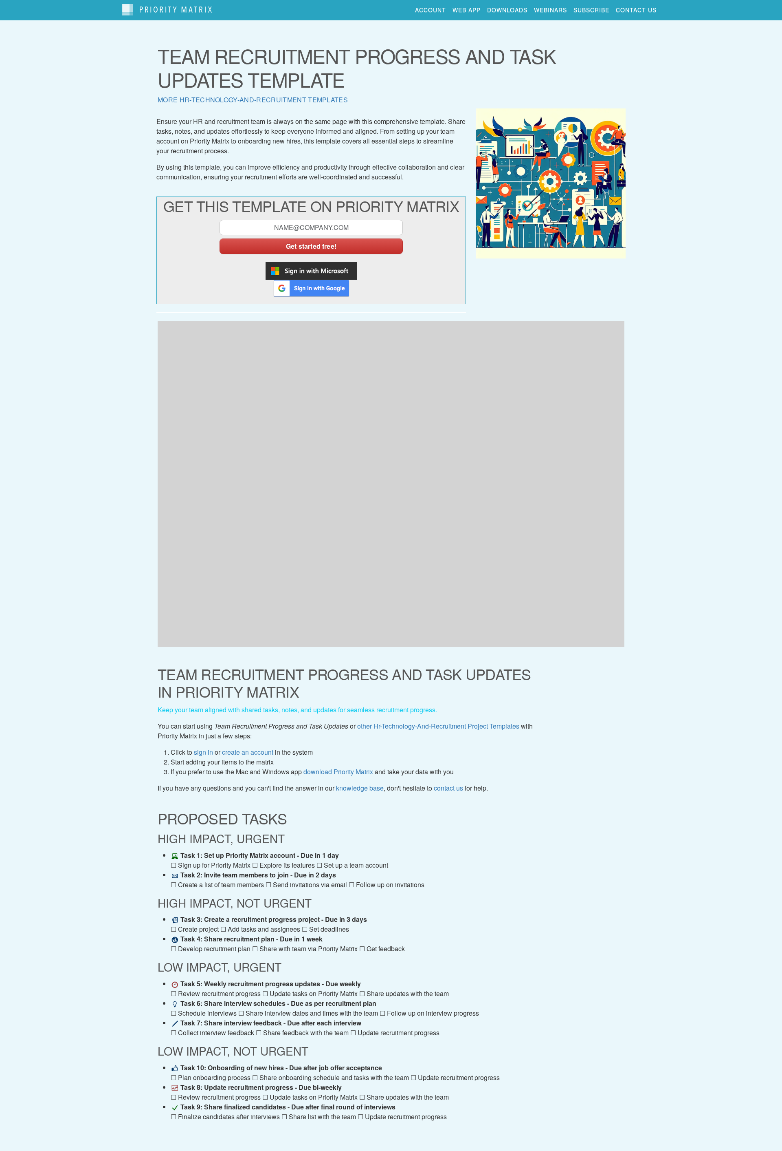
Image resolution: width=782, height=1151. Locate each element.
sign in (203, 752)
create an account (247, 752)
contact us (636, 10)
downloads (507, 10)
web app (467, 10)
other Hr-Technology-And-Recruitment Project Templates (438, 726)
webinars (550, 10)
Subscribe (591, 10)
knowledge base (360, 788)
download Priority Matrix (338, 771)
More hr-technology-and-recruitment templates (253, 99)
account (430, 10)
